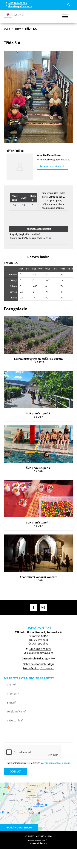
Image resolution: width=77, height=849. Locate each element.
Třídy (18, 28)
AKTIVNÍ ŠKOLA (38, 843)
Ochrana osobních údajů (38, 664)
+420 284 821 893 (17, 3)
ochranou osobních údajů (56, 763)
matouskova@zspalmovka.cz (55, 159)
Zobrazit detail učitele (52, 166)
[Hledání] (68, 4)
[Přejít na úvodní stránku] (15, 16)
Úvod (7, 28)
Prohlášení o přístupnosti (38, 668)
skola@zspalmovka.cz (20, 6)
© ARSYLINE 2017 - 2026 (38, 836)
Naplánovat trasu (19, 827)
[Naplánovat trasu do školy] (38, 807)
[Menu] (65, 16)
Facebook (33, 607)
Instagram (43, 607)
